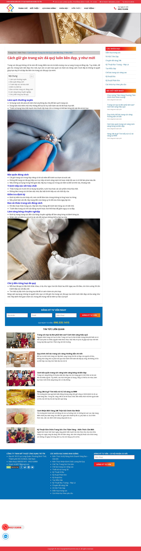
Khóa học (63, 8)
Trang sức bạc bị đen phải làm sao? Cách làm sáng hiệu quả (120, 106)
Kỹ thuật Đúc (111, 76)
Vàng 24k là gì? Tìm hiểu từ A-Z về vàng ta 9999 (120, 135)
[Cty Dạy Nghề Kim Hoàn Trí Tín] (11, 8)
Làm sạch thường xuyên (18, 79)
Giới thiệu (34, 8)
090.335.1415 (61, 322)
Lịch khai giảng (49, 8)
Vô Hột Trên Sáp (112, 56)
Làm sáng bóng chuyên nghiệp (20, 92)
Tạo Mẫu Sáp (111, 68)
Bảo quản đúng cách (17, 82)
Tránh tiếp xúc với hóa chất (19, 84)
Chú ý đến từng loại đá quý (19, 94)
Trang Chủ (23, 8)
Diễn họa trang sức (113, 52)
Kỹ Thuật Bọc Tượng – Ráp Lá (117, 64)
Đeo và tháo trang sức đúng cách (21, 89)
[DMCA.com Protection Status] (13, 468)
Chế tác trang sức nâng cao (116, 72)
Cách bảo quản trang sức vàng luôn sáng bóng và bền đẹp (121, 125)
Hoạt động (89, 8)
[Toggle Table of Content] (30, 76)
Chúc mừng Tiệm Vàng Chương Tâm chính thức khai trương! (121, 96)
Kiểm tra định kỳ (15, 87)
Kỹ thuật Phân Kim (113, 80)
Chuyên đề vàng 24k (113, 60)
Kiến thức (76, 8)
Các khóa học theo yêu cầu (116, 84)
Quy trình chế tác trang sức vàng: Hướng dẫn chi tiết (120, 116)
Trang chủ (12, 53)
